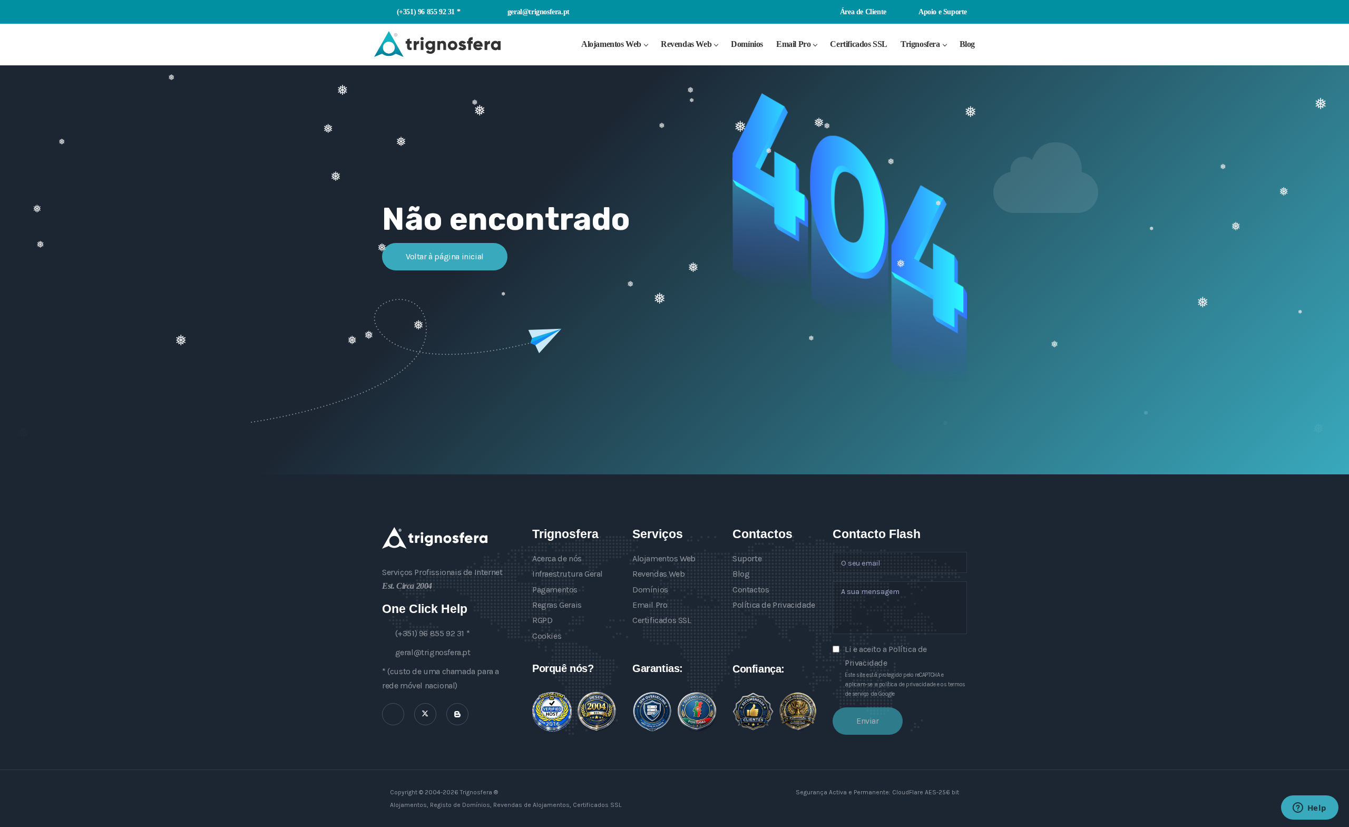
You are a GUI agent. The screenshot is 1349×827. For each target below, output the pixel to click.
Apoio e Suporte (942, 11)
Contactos (750, 590)
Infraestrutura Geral (567, 574)
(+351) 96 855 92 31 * (428, 11)
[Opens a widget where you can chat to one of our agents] (1309, 808)
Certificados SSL (858, 44)
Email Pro (793, 44)
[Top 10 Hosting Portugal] (798, 711)
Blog (967, 44)
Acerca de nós (557, 558)
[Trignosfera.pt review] (552, 712)
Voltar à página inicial (445, 256)
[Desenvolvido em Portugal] (697, 711)
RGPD (542, 620)
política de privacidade (907, 684)
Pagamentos (555, 590)
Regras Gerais (557, 605)
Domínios (747, 44)
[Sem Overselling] (652, 712)
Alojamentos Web (611, 44)
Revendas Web (686, 44)
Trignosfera (920, 44)
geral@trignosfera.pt (538, 11)
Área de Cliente (862, 11)
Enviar (867, 721)
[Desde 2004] (597, 712)
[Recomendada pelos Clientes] (753, 711)
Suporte (746, 558)
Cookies (546, 636)
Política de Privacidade (773, 605)
